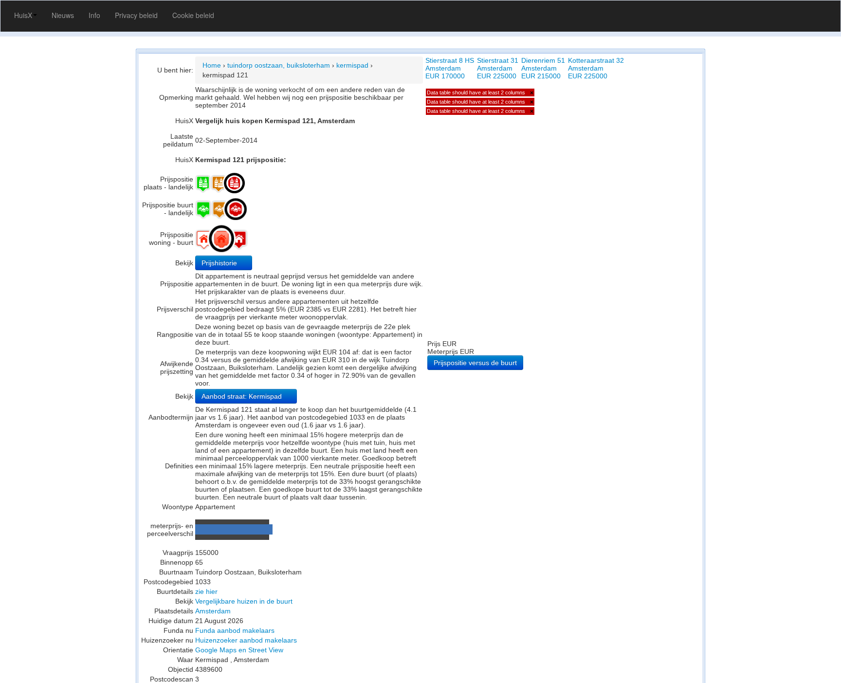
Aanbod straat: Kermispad (242, 396)
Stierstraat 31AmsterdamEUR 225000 (497, 68)
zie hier (206, 591)
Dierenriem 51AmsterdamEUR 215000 (543, 68)
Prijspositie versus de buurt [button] (475, 363)
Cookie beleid (193, 15)
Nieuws (63, 15)
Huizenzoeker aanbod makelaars (246, 640)
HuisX (23, 15)
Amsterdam (213, 611)
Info (94, 15)
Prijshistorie (220, 263)
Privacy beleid (136, 15)
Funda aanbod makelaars (234, 630)
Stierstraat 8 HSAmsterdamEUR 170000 (449, 68)
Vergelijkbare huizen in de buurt (244, 601)
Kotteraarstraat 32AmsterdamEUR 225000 (596, 68)
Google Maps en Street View (239, 650)
